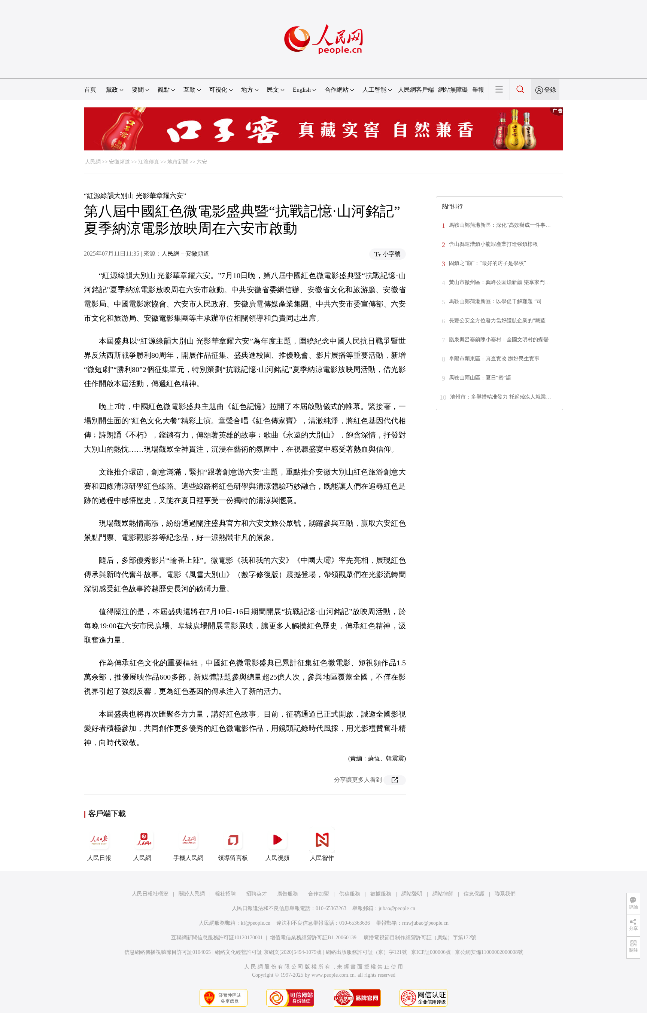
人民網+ (144, 858)
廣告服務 (287, 894)
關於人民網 (192, 894)
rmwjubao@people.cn (425, 923)
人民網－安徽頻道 (185, 253)
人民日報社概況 (150, 894)
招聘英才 (256, 894)
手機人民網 (188, 858)
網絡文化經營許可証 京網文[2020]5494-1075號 (268, 952)
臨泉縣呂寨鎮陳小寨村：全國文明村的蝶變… (501, 339)
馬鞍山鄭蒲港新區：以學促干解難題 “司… (498, 301)
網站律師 (442, 894)
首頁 (90, 89)
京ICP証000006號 (431, 952)
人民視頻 (277, 858)
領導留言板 (233, 858)
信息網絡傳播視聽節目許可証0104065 (167, 952)
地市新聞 (177, 162)
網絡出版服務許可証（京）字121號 (366, 952)
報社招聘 (225, 894)
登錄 (550, 89)
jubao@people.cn (397, 908)
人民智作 (322, 858)
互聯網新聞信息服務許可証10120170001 (217, 937)
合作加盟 (318, 894)
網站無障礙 (453, 89)
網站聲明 (411, 894)
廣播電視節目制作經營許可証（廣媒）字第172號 (420, 937)
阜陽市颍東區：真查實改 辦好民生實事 (494, 358)
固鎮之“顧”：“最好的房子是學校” (487, 263)
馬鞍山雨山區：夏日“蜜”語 (480, 378)
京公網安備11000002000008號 (489, 952)
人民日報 (99, 858)
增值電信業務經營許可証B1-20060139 (313, 937)
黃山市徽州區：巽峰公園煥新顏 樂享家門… (499, 282)
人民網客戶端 (416, 89)
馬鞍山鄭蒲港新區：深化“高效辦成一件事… (500, 225)
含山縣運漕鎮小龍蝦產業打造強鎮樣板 (493, 244)
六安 (202, 162)
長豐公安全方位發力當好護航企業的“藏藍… (500, 320)
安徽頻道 (119, 162)
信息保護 (474, 894)
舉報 (478, 89)
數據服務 (380, 894)
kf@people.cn (255, 923)
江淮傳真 (148, 162)
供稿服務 (349, 894)
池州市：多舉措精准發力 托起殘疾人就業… (500, 397)
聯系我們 (505, 894)
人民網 (93, 162)
